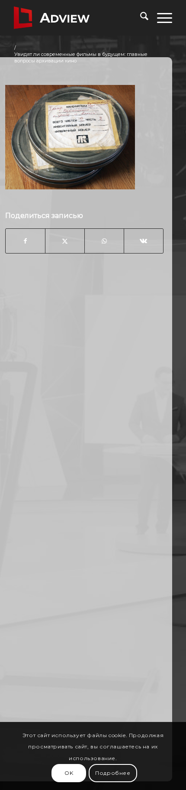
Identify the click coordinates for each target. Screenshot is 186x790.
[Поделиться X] (64, 241)
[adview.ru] (77, 17)
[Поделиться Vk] (143, 241)
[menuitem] (139, 17)
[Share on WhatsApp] (104, 241)
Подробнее (112, 773)
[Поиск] (139, 17)
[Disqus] (84, 399)
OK (68, 773)
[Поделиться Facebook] (25, 241)
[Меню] (160, 17)
